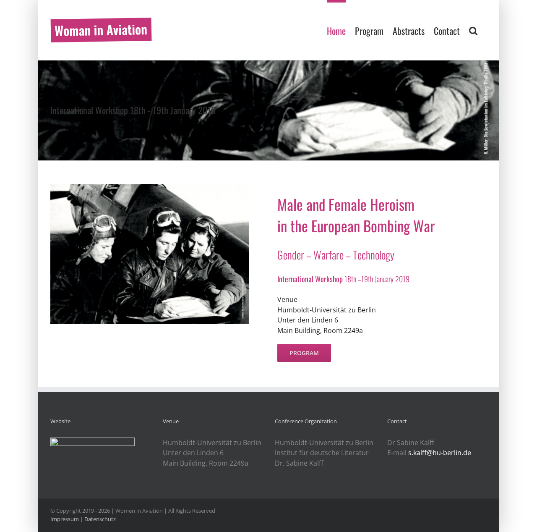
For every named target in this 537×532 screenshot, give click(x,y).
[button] (473, 29)
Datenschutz (100, 519)
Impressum (64, 519)
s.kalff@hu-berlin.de (439, 452)
